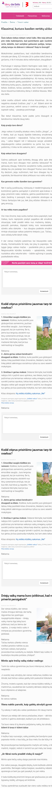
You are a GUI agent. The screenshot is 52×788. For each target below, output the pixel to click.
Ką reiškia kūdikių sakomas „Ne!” (30, 393)
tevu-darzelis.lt (11, 35)
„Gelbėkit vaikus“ (32, 398)
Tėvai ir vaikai (22, 22)
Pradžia (7, 15)
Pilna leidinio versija (7, 403)
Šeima (12, 22)
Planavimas (32, 16)
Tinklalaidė (20, 16)
